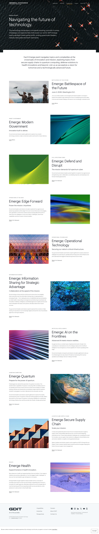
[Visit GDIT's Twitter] (81, 508)
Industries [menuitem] (62, 3)
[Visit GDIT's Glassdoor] (87, 508)
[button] (89, 3)
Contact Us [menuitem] (53, 514)
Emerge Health (20, 466)
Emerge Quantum (22, 376)
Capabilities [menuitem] (55, 3)
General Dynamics (15, 518)
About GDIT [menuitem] (83, 3)
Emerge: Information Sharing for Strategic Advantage (24, 283)
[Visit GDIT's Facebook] (72, 508)
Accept (94, 531)
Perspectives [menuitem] (69, 3)
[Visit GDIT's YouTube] (84, 508)
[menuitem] (55, 3)
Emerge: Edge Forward (25, 201)
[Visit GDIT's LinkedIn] (78, 508)
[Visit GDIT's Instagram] (75, 508)
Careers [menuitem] (76, 3)
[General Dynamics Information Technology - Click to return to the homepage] (18, 3)
